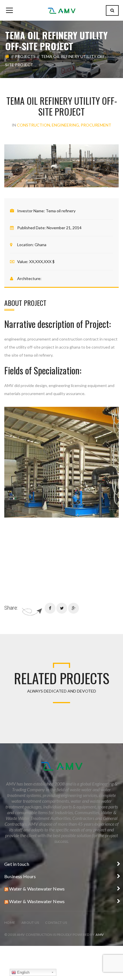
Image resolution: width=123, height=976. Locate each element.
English (22, 972)
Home (9, 922)
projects (25, 56)
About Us (30, 922)
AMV (100, 934)
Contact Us (56, 922)
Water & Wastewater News (37, 888)
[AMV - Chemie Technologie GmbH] (61, 10)
